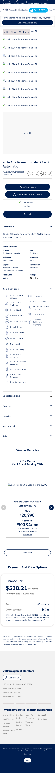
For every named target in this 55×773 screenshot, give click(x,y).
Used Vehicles (8, 719)
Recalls (19, 729)
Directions (42, 719)
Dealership (45, 709)
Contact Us (13, 677)
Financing (32, 709)
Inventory (9, 709)
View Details (27, 552)
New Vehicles (8, 715)
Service (20, 709)
